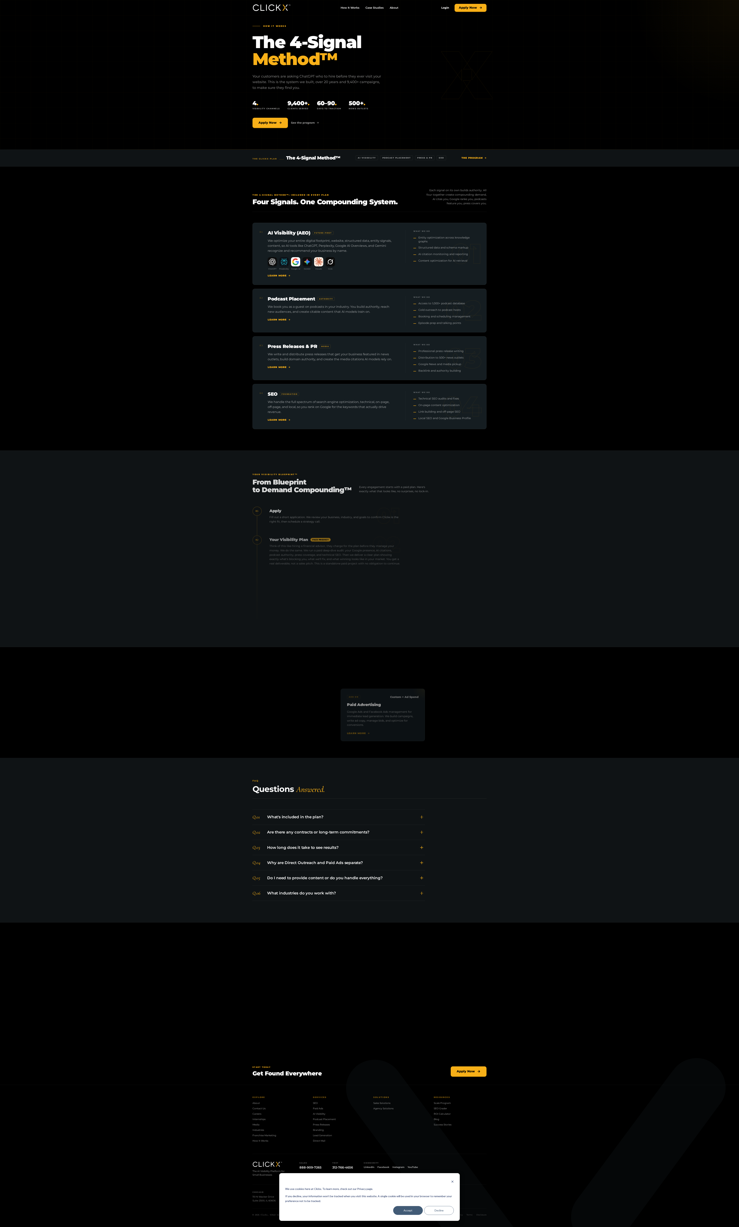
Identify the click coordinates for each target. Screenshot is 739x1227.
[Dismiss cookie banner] (452, 1181)
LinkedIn (369, 1167)
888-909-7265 (310, 1167)
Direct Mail (319, 1140)
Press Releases (321, 1124)
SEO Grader (440, 1108)
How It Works (350, 7)
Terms (469, 1215)
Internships (259, 1119)
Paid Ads (318, 1108)
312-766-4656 (342, 1167)
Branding (318, 1130)
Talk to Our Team (317, 1022)
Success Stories (442, 1124)
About (394, 7)
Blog (436, 1119)
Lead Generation (322, 1135)
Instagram (398, 1167)
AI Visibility (319, 1113)
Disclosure (481, 1215)
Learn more (277, 275)
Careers (256, 1113)
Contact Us (259, 1108)
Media (255, 1124)
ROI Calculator (442, 1113)
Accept (408, 1210)
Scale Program (442, 1103)
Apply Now (468, 7)
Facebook (383, 1167)
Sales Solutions (381, 1103)
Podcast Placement (324, 1119)
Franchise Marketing (264, 1135)
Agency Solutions (383, 1108)
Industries (258, 1130)
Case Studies (374, 7)
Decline (439, 1210)
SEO (315, 1103)
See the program (303, 122)
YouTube (413, 1167)
